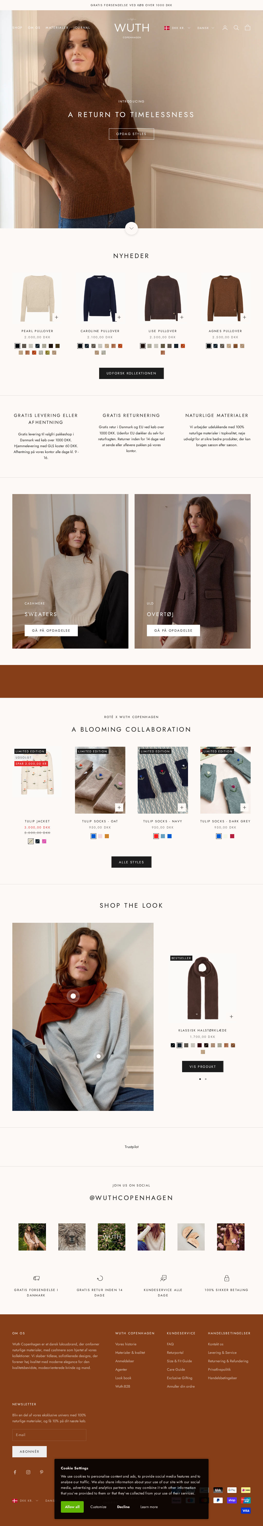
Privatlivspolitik (219, 1369)
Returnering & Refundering (228, 1361)
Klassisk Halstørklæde (203, 1030)
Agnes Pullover (225, 331)
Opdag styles (131, 133)
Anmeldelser (124, 1361)
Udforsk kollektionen (131, 373)
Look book (123, 1377)
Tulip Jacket (37, 821)
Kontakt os (215, 1344)
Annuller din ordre (181, 1386)
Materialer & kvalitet (130, 1352)
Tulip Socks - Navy (162, 821)
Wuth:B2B (122, 1386)
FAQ (170, 1344)
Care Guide (176, 1369)
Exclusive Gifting (179, 1377)
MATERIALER (57, 27)
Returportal (175, 1352)
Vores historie (125, 1344)
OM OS (34, 27)
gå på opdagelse (51, 630)
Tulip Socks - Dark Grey (225, 821)
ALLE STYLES (131, 862)
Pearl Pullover (37, 331)
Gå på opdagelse (173, 630)
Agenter (121, 1369)
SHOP (17, 27)
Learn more (149, 1506)
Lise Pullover (163, 331)
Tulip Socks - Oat (100, 821)
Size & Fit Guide (179, 1361)
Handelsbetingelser (222, 1377)
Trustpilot (131, 1146)
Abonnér (29, 1451)
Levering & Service (222, 1352)
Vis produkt (203, 1066)
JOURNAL (82, 27)
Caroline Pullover (100, 331)
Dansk (203, 28)
